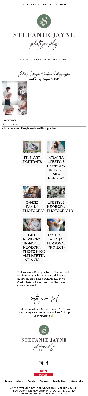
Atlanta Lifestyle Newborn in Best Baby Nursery (56, 168)
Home (25, 4)
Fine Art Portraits (32, 160)
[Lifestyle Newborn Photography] (56, 192)
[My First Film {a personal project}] (56, 225)
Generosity (60, 59)
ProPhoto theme (56, 393)
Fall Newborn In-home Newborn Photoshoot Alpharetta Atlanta (35, 247)
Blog (47, 59)
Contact (26, 59)
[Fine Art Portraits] (32, 147)
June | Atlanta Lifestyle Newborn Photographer (30, 128)
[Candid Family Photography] (32, 192)
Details (46, 4)
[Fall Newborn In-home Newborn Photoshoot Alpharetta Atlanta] (32, 225)
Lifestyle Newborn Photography (60, 206)
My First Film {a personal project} (56, 241)
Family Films (59, 381)
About (35, 4)
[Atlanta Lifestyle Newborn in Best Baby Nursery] (56, 147)
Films (37, 59)
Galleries (60, 4)
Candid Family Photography (36, 206)
